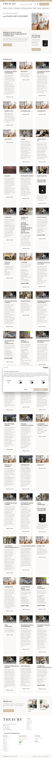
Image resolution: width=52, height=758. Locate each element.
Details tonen (43, 386)
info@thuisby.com (7, 726)
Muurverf (4, 739)
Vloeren (4, 746)
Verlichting (5, 743)
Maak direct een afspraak (28, 0)
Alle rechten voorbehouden (10, 756)
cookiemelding (37, 376)
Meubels (4, 740)
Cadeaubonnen (6, 750)
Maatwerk (5, 749)
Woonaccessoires (6, 737)
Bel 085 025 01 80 (37, 0)
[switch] (20, 382)
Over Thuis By (29, 720)
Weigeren (26, 389)
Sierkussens (5, 742)
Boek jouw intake (9, 96)
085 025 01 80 (6, 725)
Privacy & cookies (46, 756)
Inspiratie (28, 727)
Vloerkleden (5, 745)
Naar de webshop (44, 4)
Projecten (28, 726)
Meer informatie (36, 49)
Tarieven (28, 725)
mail (25, 739)
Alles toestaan (40, 389)
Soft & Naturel (43, 709)
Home (4, 13)
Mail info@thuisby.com (45, 0)
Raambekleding (5, 747)
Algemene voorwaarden (37, 756)
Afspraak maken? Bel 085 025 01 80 (11, 733)
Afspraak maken (7, 44)
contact (22, 737)
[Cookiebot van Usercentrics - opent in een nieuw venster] (43, 367)
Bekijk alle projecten (8, 710)
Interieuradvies (29, 722)
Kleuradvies (29, 723)
